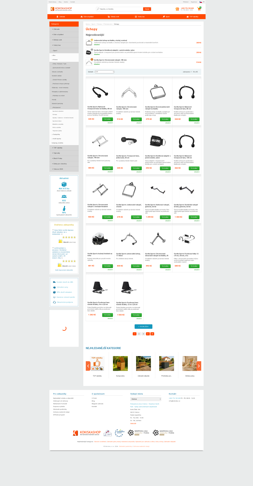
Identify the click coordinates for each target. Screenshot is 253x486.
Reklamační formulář (60, 403)
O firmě (94, 398)
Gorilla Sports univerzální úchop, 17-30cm (128, 255)
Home (88, 24)
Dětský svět (57, 40)
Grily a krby (159, 441)
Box (53, 55)
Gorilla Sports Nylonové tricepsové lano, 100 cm (183, 157)
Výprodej (56, 153)
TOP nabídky (57, 148)
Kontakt (72, 2)
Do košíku (107, 119)
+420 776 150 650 (174, 398)
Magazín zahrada (97, 403)
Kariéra (66, 2)
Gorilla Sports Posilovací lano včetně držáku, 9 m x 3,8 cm (98, 303)
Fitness (55, 59)
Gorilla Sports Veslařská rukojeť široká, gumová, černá (186, 206)
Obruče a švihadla (57, 72)
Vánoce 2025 (57, 169)
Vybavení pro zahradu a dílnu (145, 441)
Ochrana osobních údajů (61, 412)
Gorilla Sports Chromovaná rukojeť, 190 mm (97, 157)
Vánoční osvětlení (100, 441)
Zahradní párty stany (114, 441)
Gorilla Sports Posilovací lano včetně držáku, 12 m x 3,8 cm (127, 303)
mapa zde (133, 423)
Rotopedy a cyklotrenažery (60, 91)
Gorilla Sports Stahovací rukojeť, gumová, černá (157, 206)
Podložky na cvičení (58, 95)
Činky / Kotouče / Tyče (59, 64)
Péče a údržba (57, 127)
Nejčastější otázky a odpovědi (63, 398)
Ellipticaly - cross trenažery (60, 87)
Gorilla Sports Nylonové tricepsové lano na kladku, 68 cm (99, 108)
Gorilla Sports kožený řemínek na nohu (99, 254)
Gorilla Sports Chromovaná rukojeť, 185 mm (126, 108)
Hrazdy (54, 99)
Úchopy (55, 114)
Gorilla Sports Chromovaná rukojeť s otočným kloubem (97, 205)
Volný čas (56, 45)
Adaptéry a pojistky (58, 124)
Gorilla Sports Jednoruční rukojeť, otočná (128, 206)
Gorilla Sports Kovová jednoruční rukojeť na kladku (157, 108)
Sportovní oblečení (58, 111)
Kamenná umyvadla (128, 441)
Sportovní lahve (57, 121)
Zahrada (55, 29)
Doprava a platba (59, 406)
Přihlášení (185, 2)
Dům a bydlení (58, 34)
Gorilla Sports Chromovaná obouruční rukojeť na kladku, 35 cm (156, 255)
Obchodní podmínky (60, 409)
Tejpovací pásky (57, 130)
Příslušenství (56, 107)
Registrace (194, 2)
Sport (54, 50)
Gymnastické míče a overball (61, 67)
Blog (60, 2)
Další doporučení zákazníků (64, 270)
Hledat (147, 9)
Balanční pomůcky (57, 103)
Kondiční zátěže (56, 75)
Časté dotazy (52, 2)
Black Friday (57, 158)
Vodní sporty (56, 138)
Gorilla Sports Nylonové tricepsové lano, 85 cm (183, 108)
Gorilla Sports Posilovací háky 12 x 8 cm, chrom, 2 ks (186, 255)
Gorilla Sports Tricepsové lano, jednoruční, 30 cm (127, 157)
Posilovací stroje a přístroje (60, 83)
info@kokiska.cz (174, 401)
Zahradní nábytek (170, 441)
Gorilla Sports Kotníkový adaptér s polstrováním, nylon (158, 157)
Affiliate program (59, 415)
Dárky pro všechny (59, 164)
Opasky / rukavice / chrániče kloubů (63, 117)
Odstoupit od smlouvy (60, 401)
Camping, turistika (57, 143)
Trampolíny (56, 134)
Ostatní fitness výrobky (59, 79)
